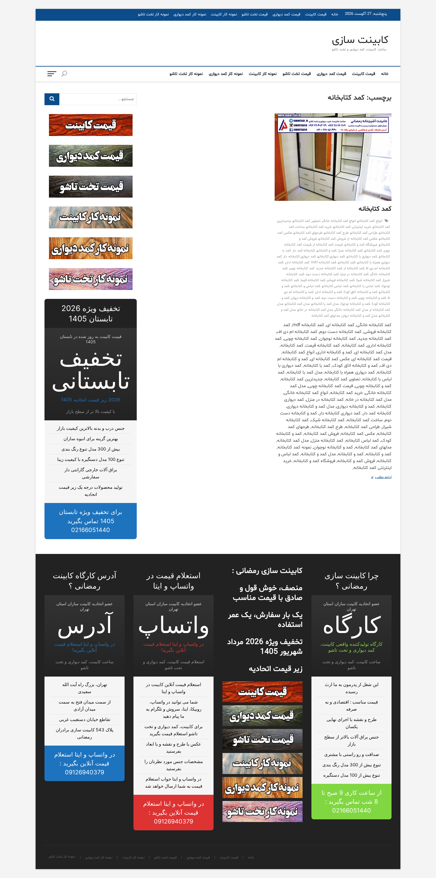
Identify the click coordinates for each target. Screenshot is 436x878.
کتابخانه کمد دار (303, 250)
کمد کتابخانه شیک (368, 280)
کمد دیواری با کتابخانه (361, 256)
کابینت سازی (360, 40)
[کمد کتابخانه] (333, 157)
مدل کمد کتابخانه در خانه (315, 309)
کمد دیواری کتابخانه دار (299, 256)
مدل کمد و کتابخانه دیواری (359, 315)
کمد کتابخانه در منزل (354, 274)
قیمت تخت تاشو (255, 14)
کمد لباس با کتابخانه (365, 286)
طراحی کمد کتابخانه (363, 232)
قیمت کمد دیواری (286, 14)
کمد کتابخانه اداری (297, 262)
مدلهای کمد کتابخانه (325, 315)
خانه (334, 14)
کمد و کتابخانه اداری (328, 292)
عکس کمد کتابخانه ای (362, 238)
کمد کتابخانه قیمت (312, 280)
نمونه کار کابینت (224, 14)
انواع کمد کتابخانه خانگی (339, 221)
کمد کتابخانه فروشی (340, 280)
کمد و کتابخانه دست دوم (339, 298)
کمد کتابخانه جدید (329, 268)
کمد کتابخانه (375, 209)
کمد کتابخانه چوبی (301, 268)
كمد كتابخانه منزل (350, 250)
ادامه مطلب (378, 478)
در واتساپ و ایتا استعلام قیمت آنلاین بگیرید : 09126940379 (173, 812)
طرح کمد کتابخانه (336, 232)
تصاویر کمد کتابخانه (306, 221)
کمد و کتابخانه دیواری (305, 298)
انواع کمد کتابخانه (369, 221)
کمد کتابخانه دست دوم (322, 274)
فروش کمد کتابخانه (332, 238)
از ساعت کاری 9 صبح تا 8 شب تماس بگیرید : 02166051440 (352, 801)
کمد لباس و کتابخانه (305, 286)
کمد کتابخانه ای (354, 268)
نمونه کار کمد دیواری (190, 14)
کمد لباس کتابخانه (335, 286)
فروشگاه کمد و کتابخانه (360, 244)
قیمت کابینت (316, 14)
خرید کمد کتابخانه (319, 227)
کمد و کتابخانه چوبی (372, 298)
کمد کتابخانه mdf (323, 262)
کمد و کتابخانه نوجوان (355, 304)
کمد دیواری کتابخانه (331, 256)
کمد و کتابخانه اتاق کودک (360, 292)
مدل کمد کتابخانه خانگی (351, 309)
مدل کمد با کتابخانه (325, 304)
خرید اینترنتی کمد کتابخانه (352, 227)
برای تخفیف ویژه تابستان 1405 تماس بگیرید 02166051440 (90, 520)
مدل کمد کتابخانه (297, 304)
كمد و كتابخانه (326, 250)
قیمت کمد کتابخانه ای (328, 244)
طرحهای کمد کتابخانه (307, 232)
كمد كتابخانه (373, 250)
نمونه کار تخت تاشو (153, 14)
